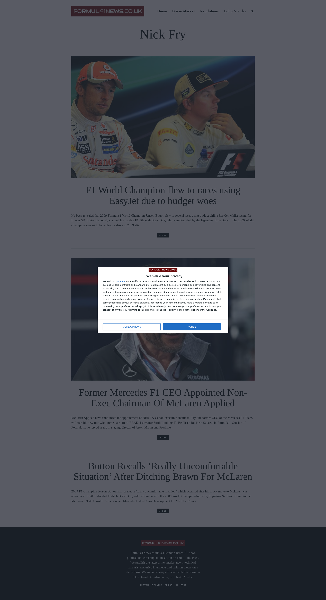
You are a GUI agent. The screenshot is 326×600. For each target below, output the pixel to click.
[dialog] (163, 300)
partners (120, 281)
